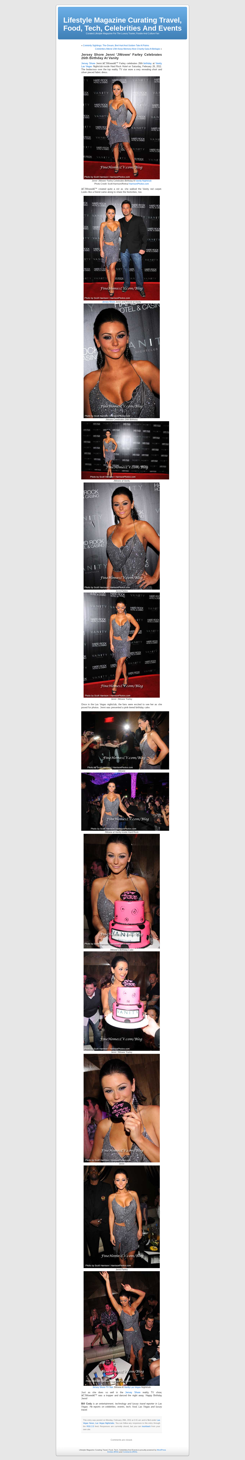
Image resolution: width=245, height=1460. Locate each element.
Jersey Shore (88, 63)
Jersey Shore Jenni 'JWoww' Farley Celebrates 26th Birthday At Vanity (121, 56)
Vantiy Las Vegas (132, 1387)
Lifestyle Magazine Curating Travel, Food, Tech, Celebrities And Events (122, 24)
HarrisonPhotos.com (139, 184)
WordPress (161, 1450)
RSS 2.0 (90, 1426)
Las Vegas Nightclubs (104, 1423)
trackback (146, 1426)
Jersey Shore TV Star (103, 1387)
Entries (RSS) (113, 1452)
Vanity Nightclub (144, 181)
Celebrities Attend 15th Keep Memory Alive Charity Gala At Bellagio (127, 49)
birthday (147, 63)
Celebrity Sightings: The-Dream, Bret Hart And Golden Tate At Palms (116, 45)
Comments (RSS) (130, 1452)
